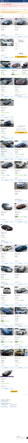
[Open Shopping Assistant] (27, 438)
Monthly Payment (17, 43)
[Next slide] (26, 68)
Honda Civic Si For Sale (13, 406)
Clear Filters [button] (21, 9)
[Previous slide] (1, 68)
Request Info (6, 36)
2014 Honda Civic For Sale (4, 400)
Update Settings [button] (23, 54)
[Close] (24, 436)
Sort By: (20, 16)
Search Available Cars (21, 56)
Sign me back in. (15, 6)
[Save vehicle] (12, 18)
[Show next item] (12, 144)
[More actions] (12, 36)
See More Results (14, 391)
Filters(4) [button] (12, 9)
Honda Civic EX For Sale (4, 406)
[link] (22, 154)
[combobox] (4, 9)
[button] (23, 1)
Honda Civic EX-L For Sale (13, 404)
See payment (2, 30)
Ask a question (21, 132)
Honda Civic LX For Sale (4, 404)
